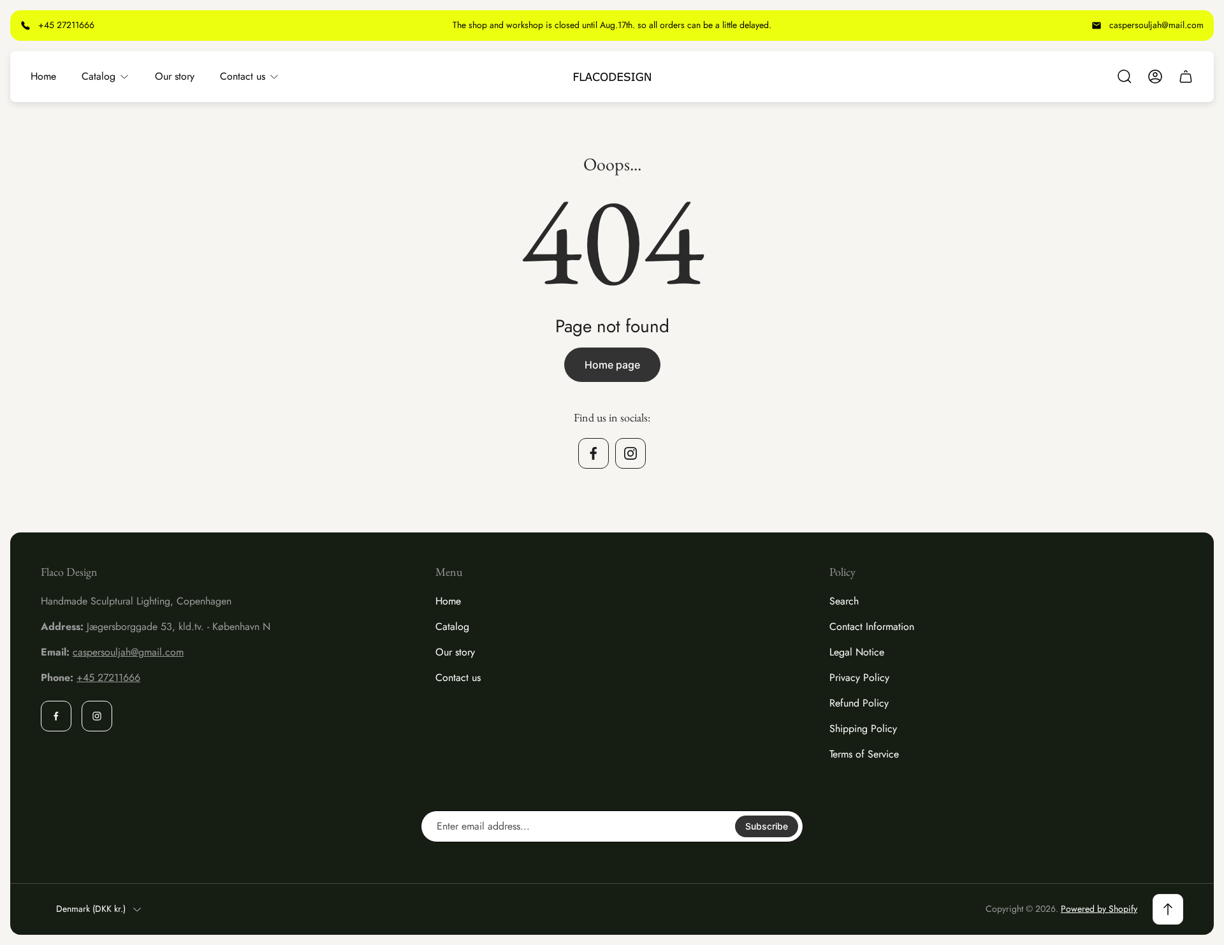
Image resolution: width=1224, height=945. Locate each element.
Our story (455, 652)
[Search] (1125, 76)
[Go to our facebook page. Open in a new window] (593, 453)
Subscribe (766, 826)
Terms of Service (864, 754)
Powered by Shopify (1099, 908)
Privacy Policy (859, 677)
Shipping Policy (863, 728)
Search (844, 601)
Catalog (452, 626)
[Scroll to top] (1168, 909)
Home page (612, 364)
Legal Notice (856, 652)
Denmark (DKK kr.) (91, 909)
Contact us (458, 677)
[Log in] (1155, 76)
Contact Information (871, 626)
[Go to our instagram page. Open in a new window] (630, 453)
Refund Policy (859, 703)
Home (448, 601)
